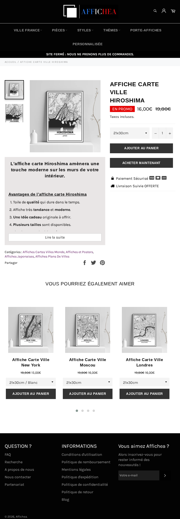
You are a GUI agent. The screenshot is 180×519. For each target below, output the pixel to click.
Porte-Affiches (145, 30)
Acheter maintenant (141, 163)
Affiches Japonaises (19, 256)
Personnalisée (87, 44)
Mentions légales (76, 469)
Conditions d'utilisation (82, 454)
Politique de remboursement (86, 462)
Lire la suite (55, 237)
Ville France (27, 30)
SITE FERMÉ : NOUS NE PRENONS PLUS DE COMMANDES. (90, 54)
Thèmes (110, 30)
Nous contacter (18, 477)
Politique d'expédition (80, 477)
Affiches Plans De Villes (52, 256)
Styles (84, 30)
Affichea (21, 516)
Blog (65, 499)
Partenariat (14, 484)
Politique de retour (77, 492)
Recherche (13, 462)
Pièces (58, 30)
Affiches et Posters (79, 252)
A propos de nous (19, 469)
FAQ (8, 454)
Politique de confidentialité (85, 484)
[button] (77, 410)
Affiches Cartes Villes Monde (43, 252)
